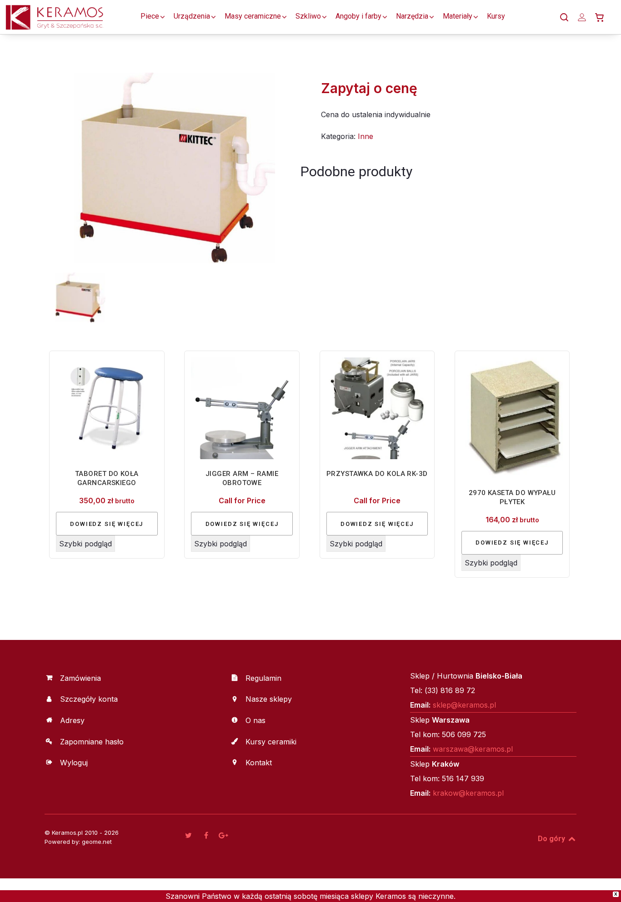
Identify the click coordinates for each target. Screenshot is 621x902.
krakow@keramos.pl (468, 793)
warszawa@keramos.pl (473, 748)
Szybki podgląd (85, 543)
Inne (365, 136)
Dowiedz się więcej (106, 523)
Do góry (552, 838)
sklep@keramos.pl (464, 704)
